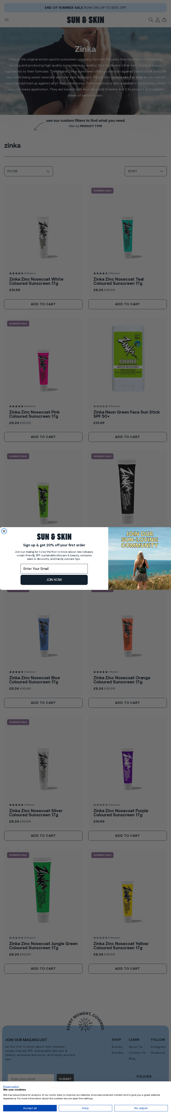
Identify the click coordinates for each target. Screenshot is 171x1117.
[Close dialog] (4, 531)
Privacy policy (11, 1086)
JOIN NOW (54, 580)
